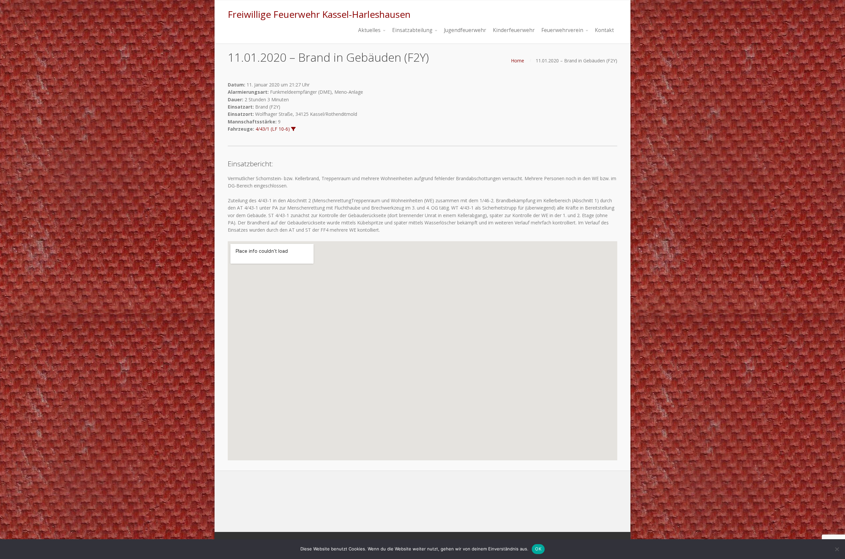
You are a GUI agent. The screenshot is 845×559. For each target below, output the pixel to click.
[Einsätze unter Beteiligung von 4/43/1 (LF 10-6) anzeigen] (293, 129)
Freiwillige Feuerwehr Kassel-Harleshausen (319, 14)
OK (538, 548)
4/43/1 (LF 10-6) (272, 129)
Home (517, 60)
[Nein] (836, 549)
